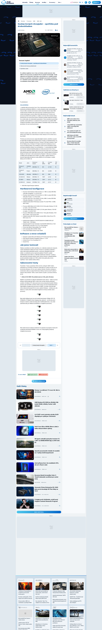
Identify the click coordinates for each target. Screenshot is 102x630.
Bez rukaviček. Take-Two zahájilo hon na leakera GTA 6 (42, 602)
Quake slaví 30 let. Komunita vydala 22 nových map (71, 258)
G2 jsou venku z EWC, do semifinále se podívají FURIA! (25, 602)
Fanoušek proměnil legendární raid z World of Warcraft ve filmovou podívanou (71, 243)
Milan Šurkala (38, 396)
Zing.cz (66, 246)
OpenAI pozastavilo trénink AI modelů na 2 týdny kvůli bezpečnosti (47, 451)
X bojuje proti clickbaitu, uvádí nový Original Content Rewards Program (46, 500)
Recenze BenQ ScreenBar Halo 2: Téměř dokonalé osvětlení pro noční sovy (46, 477)
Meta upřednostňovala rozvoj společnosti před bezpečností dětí (59, 601)
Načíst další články (39, 512)
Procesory (29, 21)
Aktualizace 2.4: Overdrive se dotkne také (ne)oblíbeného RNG (71, 234)
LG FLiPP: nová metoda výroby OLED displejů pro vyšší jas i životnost (46, 415)
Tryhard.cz (66, 230)
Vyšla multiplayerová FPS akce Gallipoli (75, 602)
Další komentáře (74, 84)
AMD (34, 21)
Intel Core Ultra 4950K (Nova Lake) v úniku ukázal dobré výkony (47, 427)
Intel (41, 21)
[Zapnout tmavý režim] (89, 2)
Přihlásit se (96, 2)
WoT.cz (66, 237)
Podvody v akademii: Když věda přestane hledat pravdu (59, 592)
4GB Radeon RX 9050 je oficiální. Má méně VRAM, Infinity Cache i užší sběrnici (46, 404)
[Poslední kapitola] (57, 345)
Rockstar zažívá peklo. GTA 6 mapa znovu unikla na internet (25, 597)
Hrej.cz (65, 253)
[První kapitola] (20, 345)
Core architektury (24, 104)
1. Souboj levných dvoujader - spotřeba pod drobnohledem (33, 63)
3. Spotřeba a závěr (24, 68)
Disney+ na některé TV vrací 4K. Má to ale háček (47, 391)
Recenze (23, 21)
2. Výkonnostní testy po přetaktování (28, 66)
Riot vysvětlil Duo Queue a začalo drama (71, 228)
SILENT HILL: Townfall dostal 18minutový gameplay (76, 597)
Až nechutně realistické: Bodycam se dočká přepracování (75, 593)
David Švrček (37, 482)
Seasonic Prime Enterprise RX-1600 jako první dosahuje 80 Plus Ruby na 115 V (46, 489)
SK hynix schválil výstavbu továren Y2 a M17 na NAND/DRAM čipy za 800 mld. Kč (47, 440)
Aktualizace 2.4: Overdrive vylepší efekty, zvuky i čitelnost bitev (42, 626)
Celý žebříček (73, 218)
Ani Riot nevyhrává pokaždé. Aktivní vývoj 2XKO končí (42, 597)
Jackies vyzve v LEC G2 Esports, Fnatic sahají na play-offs (25, 624)
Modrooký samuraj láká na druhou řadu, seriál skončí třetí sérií (71, 251)
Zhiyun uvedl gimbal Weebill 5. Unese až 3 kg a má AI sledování (77, 620)
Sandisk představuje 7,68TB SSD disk (59, 596)
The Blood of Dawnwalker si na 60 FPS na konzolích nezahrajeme (24, 593)
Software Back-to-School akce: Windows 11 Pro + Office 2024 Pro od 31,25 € (77, 626)
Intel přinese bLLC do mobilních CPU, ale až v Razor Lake (47, 464)
